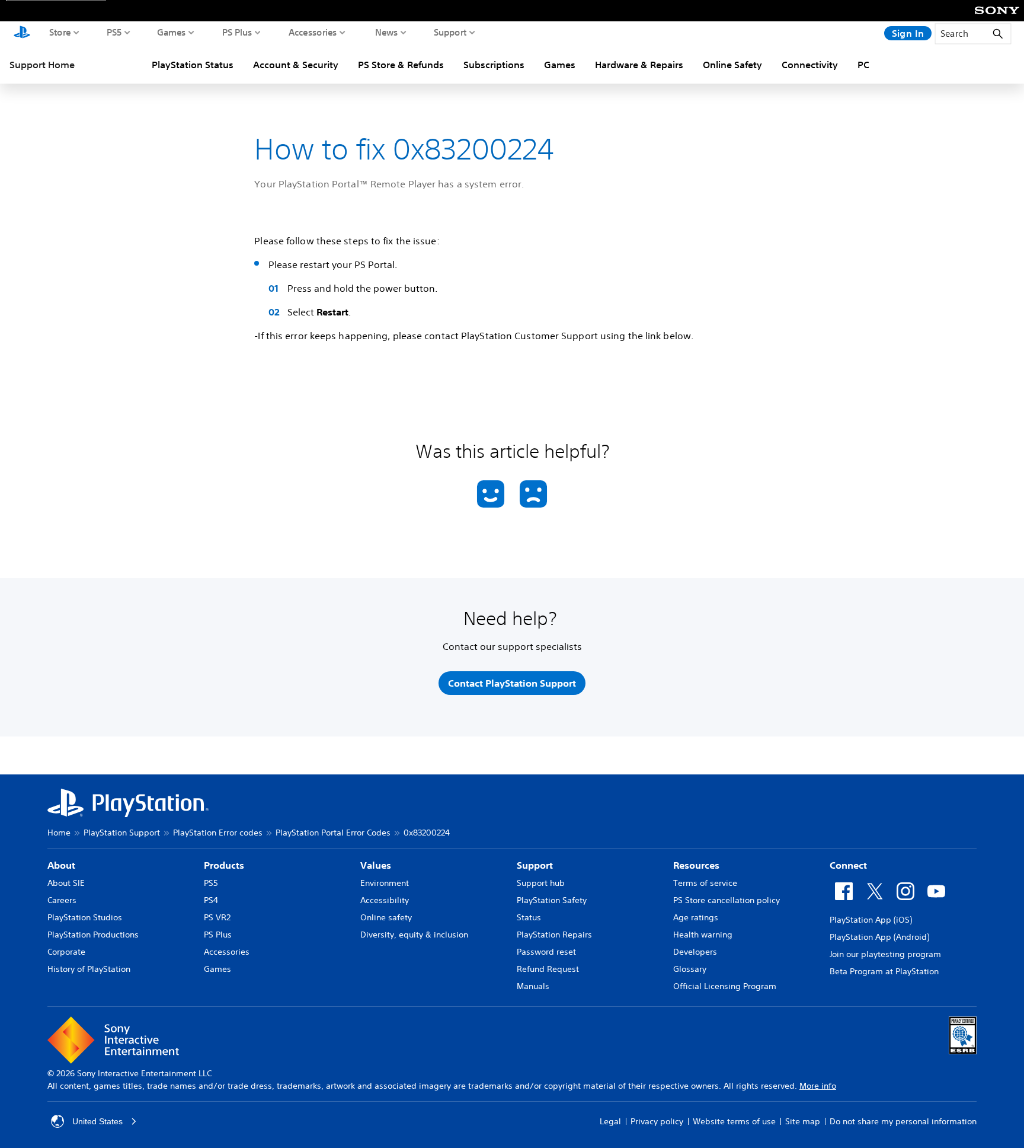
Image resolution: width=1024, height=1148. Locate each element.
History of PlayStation (88, 969)
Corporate (66, 951)
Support (450, 32)
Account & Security (295, 65)
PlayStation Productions (93, 934)
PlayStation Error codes (218, 832)
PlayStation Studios (84, 917)
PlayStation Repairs (554, 934)
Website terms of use (734, 1121)
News (386, 32)
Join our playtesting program (885, 954)
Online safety (386, 917)
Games (171, 32)
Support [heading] (535, 865)
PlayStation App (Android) (879, 937)
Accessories (313, 32)
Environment (384, 883)
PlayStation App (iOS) (871, 919)
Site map (802, 1121)
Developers (695, 951)
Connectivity (810, 65)
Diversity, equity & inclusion (414, 934)
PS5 (114, 32)
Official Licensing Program (724, 986)
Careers (61, 900)
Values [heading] (375, 865)
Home (59, 832)
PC (863, 65)
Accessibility (384, 900)
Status (529, 917)
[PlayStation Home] (22, 33)
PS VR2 (217, 917)
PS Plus (237, 32)
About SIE (66, 883)
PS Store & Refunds (401, 65)
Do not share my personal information (903, 1121)
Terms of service (705, 883)
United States (97, 1121)
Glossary (689, 969)
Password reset (546, 951)
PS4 (211, 900)
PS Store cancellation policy (726, 900)
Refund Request (548, 969)
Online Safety (732, 65)
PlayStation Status (192, 65)
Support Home (42, 65)
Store (60, 32)
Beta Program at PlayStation (884, 971)
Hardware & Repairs (639, 65)
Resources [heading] (696, 865)
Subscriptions (493, 65)
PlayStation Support (122, 832)
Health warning (702, 934)
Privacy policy (657, 1121)
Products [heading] (224, 865)
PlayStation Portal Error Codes (333, 832)
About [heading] (61, 865)
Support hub (541, 883)
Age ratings (695, 917)
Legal (610, 1121)
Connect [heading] (848, 865)
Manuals (533, 986)
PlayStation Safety (552, 900)
